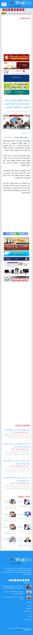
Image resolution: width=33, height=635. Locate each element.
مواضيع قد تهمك (22, 425)
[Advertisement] (16, 350)
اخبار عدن (29, 605)
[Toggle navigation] (4, 4)
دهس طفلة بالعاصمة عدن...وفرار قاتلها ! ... (16, 430)
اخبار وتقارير (28, 608)
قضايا (30, 614)
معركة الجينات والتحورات (24, 518)
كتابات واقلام (24, 497)
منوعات (29, 616)
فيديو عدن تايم (27, 619)
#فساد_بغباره (12, 544)
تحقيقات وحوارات (27, 611)
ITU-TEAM (19, 630)
